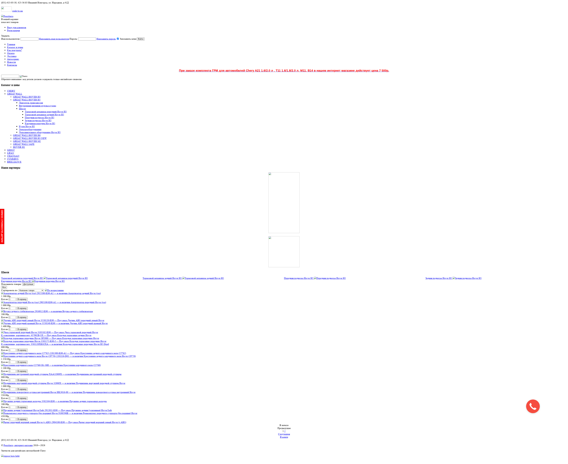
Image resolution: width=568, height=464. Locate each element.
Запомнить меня (128, 38)
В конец (284, 437)
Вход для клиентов (16, 27)
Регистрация (13, 30)
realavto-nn (17, 10)
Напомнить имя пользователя (54, 38)
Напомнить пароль (106, 38)
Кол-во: (5, 299)
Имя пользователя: (35, 38)
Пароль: (93, 38)
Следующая (284, 434)
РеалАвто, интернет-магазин (18, 445)
